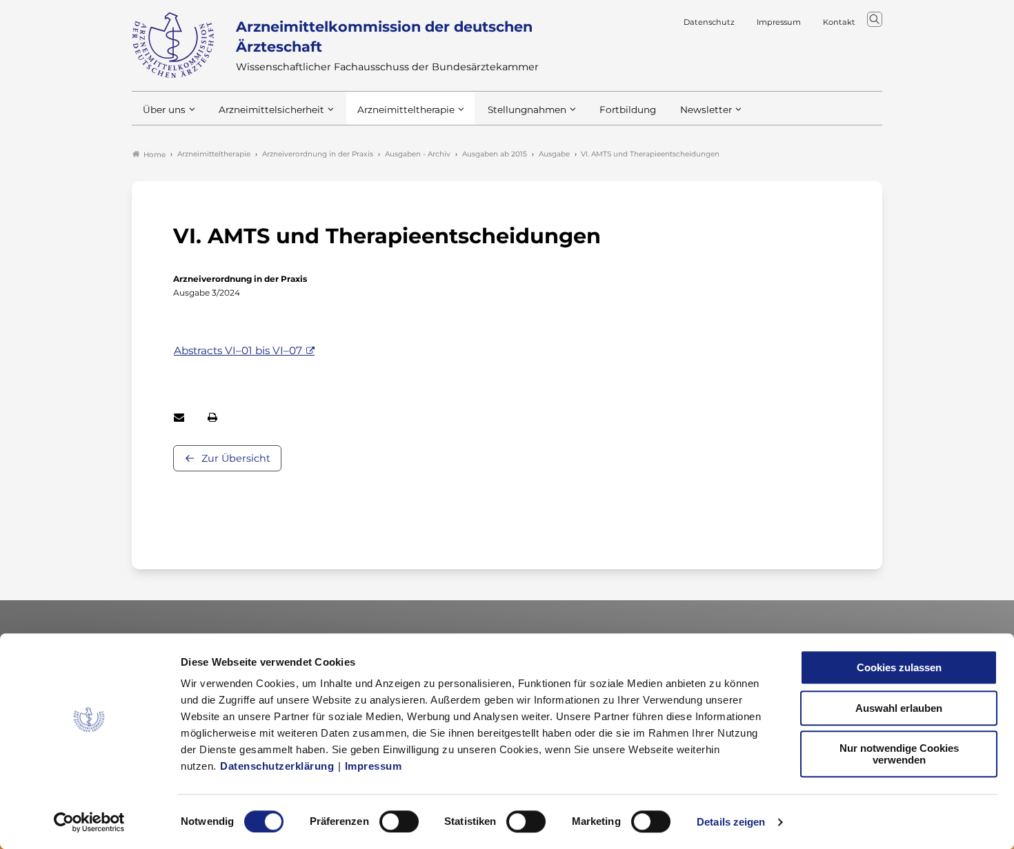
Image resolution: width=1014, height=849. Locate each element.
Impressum (373, 766)
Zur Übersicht (235, 458)
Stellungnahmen (527, 109)
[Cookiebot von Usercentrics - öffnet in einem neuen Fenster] (89, 822)
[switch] (399, 821)
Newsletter (706, 109)
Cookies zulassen (899, 667)
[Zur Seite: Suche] (875, 19)
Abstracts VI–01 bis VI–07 (238, 350)
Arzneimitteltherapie (406, 109)
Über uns (164, 109)
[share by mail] (179, 417)
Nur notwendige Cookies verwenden (899, 754)
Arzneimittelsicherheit (271, 109)
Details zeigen (731, 822)
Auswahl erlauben (898, 708)
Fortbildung (627, 109)
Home (154, 154)
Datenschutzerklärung (277, 766)
